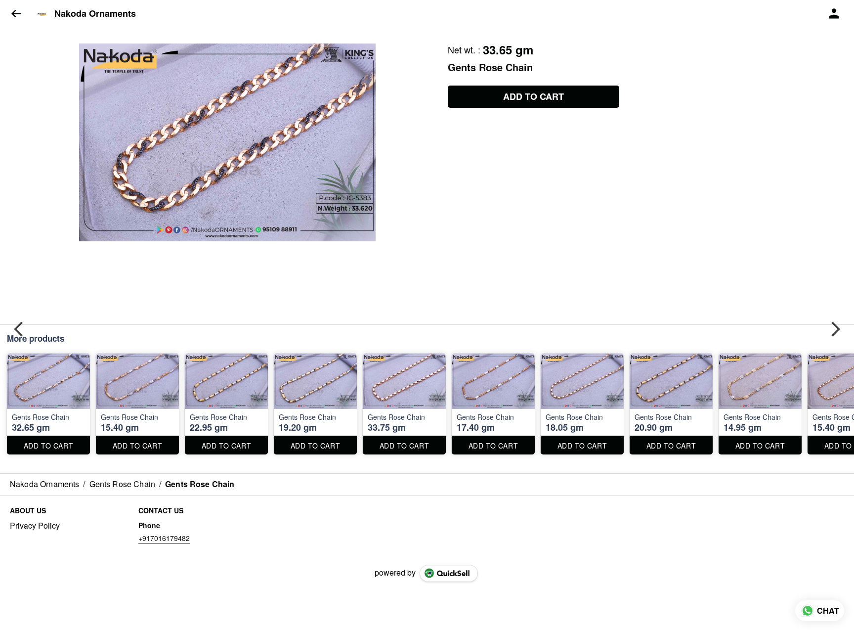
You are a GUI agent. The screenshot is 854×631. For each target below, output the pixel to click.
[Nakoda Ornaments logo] (42, 13)
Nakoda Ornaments (95, 14)
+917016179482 (164, 538)
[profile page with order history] (834, 14)
